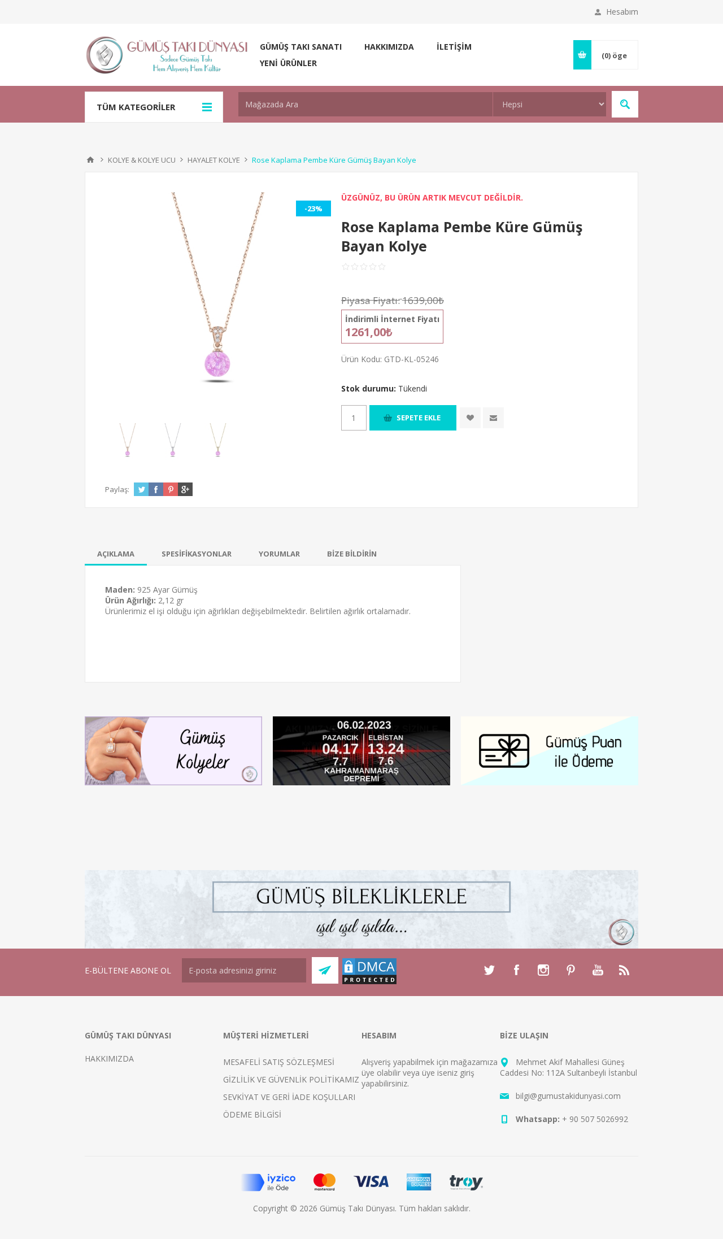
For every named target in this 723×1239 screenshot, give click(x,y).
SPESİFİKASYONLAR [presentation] (197, 554)
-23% (313, 208)
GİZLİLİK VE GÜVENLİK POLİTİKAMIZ (291, 1079)
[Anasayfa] (90, 160)
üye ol (373, 1072)
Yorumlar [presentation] (279, 554)
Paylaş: (117, 489)
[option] (127, 443)
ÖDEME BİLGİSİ (252, 1114)
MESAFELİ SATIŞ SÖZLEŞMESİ (278, 1062)
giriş (467, 1072)
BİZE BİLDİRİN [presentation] (352, 554)
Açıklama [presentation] (115, 554)
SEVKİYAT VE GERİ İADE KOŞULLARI (289, 1097)
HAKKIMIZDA (109, 1058)
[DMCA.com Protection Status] (369, 982)
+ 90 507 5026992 (595, 1119)
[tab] (116, 554)
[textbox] (365, 104)
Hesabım (622, 11)
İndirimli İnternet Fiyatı (392, 319)
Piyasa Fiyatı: (370, 300)
